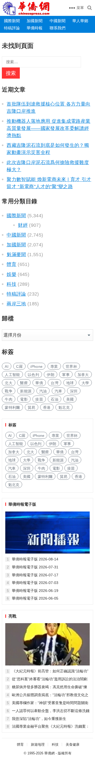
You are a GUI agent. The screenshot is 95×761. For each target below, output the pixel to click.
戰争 (8, 391)
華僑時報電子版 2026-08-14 (35, 559)
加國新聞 (34, 21)
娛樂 (11, 274)
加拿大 (83, 375)
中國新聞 (57, 21)
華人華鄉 (80, 21)
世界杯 (71, 366)
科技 (11, 284)
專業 (54, 366)
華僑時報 (34, 28)
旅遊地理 (38, 744)
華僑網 (49, 753)
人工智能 (12, 375)
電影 (24, 399)
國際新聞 (12, 21)
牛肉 (8, 399)
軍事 (66, 375)
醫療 (24, 383)
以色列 (33, 375)
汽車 (58, 391)
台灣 (54, 383)
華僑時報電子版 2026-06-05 (35, 598)
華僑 (39, 383)
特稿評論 (12, 28)
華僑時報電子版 (22, 504)
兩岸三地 (16, 303)
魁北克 (64, 407)
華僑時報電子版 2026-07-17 (35, 575)
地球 (70, 383)
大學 (85, 383)
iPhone (36, 366)
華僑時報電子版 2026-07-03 (35, 583)
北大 (8, 383)
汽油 (43, 391)
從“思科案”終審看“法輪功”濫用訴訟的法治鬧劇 (49, 679)
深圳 (74, 391)
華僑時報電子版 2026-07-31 (35, 567)
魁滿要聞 (16, 254)
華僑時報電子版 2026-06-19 (35, 590)
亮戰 (12, 616)
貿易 (31, 407)
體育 (11, 264)
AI (6, 366)
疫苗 (39, 399)
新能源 (25, 391)
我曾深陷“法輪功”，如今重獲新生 (39, 719)
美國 (70, 399)
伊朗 (50, 375)
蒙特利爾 (12, 407)
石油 (54, 399)
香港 (47, 407)
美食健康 (72, 744)
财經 (23, 225)
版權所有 (65, 753)
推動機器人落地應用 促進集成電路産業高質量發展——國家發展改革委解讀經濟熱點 (48, 128)
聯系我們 (57, 28)
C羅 (19, 366)
